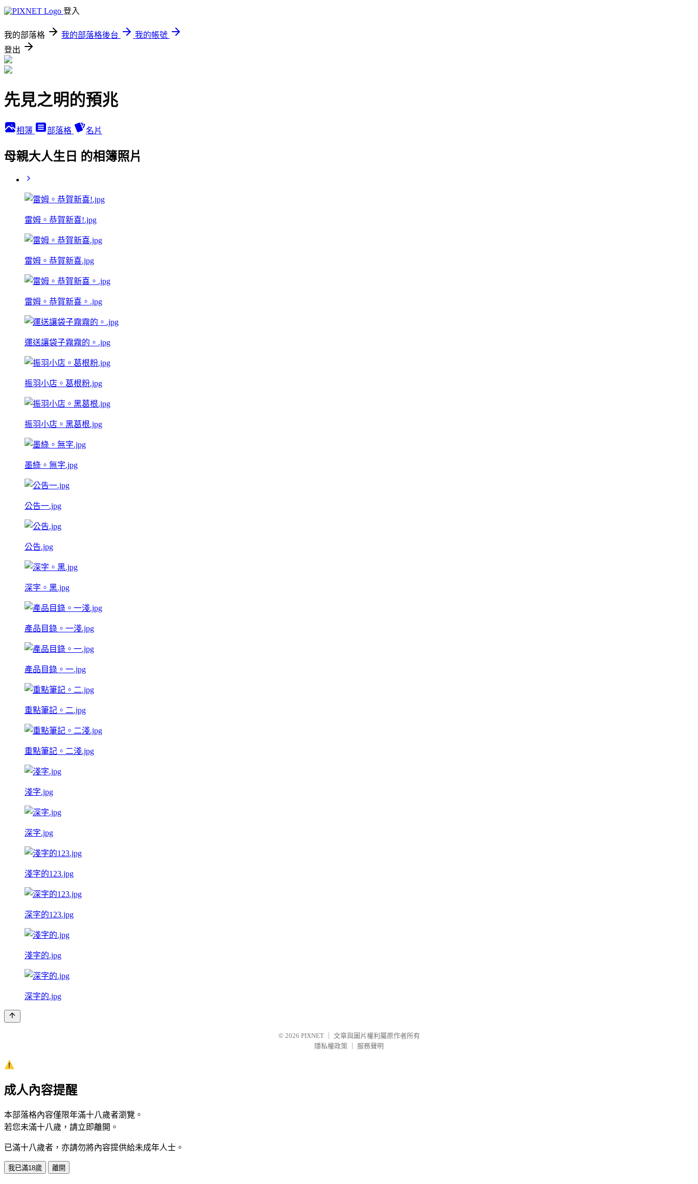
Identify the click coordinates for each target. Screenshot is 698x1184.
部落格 (60, 130)
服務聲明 (370, 1046)
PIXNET (312, 1035)
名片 (94, 130)
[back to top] (12, 1016)
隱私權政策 (330, 1046)
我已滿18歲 (25, 1168)
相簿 (25, 130)
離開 (58, 1168)
